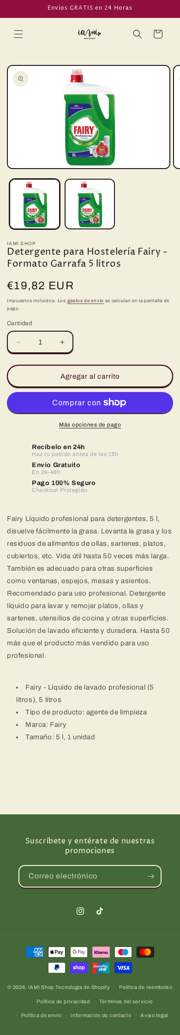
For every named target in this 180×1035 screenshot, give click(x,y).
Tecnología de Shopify (82, 987)
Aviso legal (154, 1015)
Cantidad (19, 323)
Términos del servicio (126, 1001)
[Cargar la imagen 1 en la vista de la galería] (34, 204)
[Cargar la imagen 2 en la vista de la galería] (90, 204)
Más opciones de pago (90, 424)
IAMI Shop (41, 987)
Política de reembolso (146, 987)
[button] (18, 34)
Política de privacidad (63, 1001)
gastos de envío (85, 300)
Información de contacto (101, 1015)
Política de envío (41, 1015)
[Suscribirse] (150, 876)
